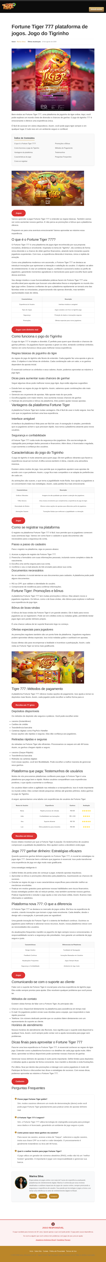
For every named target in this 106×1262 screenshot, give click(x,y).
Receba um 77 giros (25, 705)
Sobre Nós (38, 1251)
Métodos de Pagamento (64, 148)
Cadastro (20, 1081)
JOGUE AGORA (96, 9)
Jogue (19, 213)
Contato (45, 1251)
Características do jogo (22, 157)
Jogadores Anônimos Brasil (46, 1240)
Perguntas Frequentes (63, 157)
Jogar (18, 521)
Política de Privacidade (57, 1251)
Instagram (54, 1196)
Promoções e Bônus (62, 143)
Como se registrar (20, 161)
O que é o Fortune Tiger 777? (25, 143)
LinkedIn (43, 1196)
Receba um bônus (24, 836)
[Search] (92, 4)
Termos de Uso (71, 1251)
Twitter (33, 1196)
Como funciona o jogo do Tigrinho (26, 148)
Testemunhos (60, 152)
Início (31, 1251)
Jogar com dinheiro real (27, 330)
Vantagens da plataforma (23, 152)
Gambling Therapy (63, 1240)
